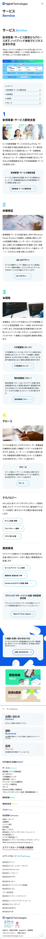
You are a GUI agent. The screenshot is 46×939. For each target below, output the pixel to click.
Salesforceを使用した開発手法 (12, 789)
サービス (9, 768)
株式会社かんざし (8, 889)
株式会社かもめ (7, 912)
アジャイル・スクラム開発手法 (12, 782)
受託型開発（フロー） (9, 779)
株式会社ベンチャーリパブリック (14, 896)
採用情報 (30, 930)
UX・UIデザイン (7, 774)
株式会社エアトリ (8, 862)
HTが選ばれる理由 (12, 762)
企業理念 (5, 822)
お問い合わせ (22, 933)
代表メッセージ (7, 819)
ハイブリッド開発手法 (9, 784)
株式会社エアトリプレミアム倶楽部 (14, 885)
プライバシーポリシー (9, 933)
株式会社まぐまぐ (8, 881)
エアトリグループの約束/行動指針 (17, 848)
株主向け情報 (14, 930)
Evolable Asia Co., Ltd (10, 869)
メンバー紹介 (7, 824)
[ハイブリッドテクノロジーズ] (15, 3)
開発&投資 (10, 803)
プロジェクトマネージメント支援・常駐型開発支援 (18, 792)
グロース (5, 787)
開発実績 (8, 797)
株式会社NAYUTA (8, 877)
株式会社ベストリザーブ (11, 904)
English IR (22, 930)
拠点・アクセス (7, 829)
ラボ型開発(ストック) (9, 777)
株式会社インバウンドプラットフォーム (16, 901)
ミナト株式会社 (7, 892)
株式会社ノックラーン (10, 873)
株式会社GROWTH (9, 908)
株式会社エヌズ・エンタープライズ (14, 866)
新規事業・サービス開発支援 (11, 771)
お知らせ (5, 930)
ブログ (7, 809)
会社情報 (10, 815)
